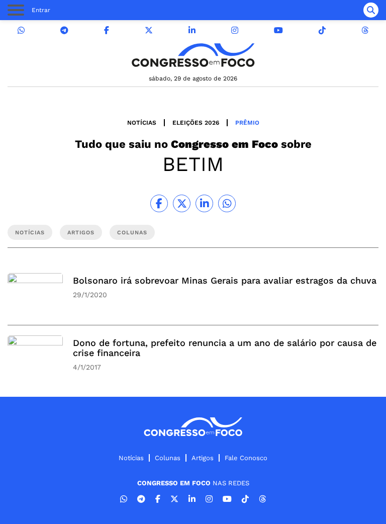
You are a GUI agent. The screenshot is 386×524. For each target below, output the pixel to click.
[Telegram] (64, 30)
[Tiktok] (322, 30)
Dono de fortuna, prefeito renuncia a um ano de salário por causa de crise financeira (224, 347)
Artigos (202, 458)
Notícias (141, 122)
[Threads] (364, 30)
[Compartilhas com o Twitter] (181, 203)
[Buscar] (370, 10)
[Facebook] (106, 30)
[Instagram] (234, 30)
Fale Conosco (246, 458)
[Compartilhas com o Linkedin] (204, 203)
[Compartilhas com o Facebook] (159, 203)
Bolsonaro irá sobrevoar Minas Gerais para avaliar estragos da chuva (224, 280)
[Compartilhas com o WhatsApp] (227, 203)
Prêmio (247, 122)
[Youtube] (278, 30)
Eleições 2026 (195, 122)
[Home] (193, 55)
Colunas (167, 458)
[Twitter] (149, 30)
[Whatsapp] (21, 30)
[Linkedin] (192, 30)
